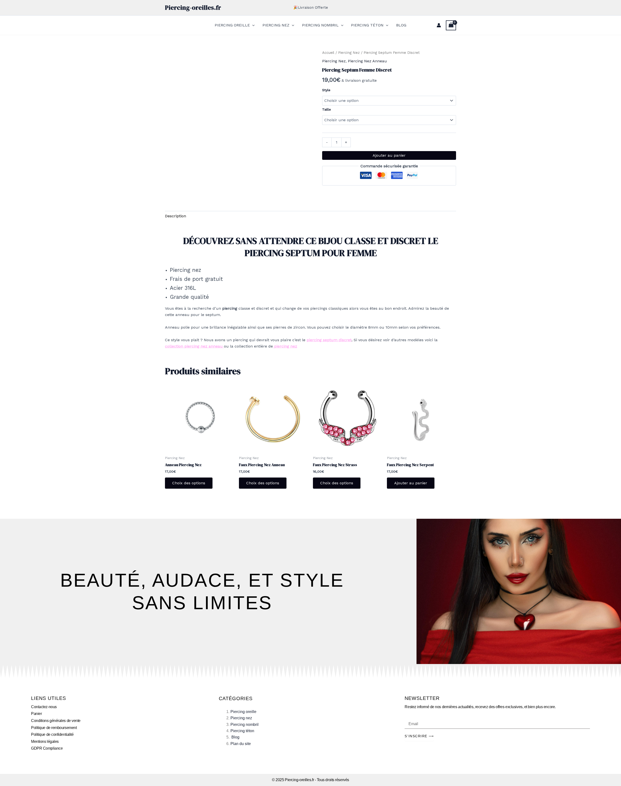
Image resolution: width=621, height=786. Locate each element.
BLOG (401, 25)
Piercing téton (242, 731)
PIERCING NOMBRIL (320, 25)
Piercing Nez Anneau (367, 61)
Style (326, 90)
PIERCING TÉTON (367, 25)
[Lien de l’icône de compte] (439, 25)
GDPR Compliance (47, 748)
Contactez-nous (44, 707)
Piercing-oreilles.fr (193, 7)
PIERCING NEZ (275, 25)
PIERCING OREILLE (232, 25)
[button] (252, 25)
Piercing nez (241, 718)
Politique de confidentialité (52, 734)
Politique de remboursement (54, 728)
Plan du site (240, 744)
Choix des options (188, 483)
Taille (326, 109)
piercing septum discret (329, 340)
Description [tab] (175, 216)
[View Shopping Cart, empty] (451, 25)
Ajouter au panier (389, 155)
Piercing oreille (243, 712)
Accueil (328, 52)
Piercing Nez (349, 52)
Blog (235, 737)
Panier (36, 714)
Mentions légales (45, 741)
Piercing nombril (244, 724)
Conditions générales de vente (56, 721)
